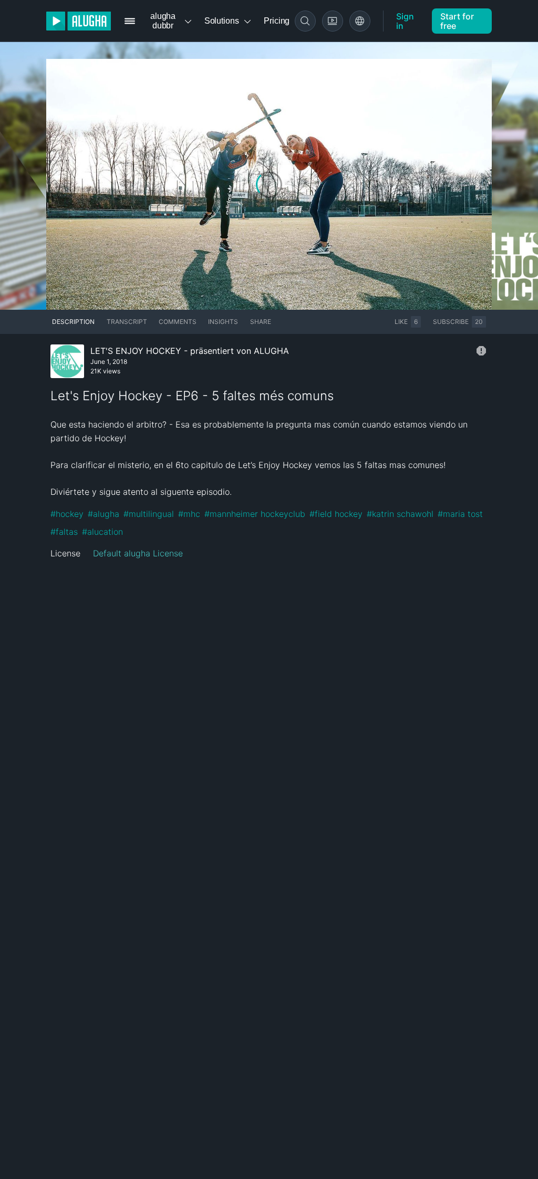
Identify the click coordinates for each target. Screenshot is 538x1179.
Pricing (276, 20)
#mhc (189, 514)
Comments (177, 322)
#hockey (67, 514)
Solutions (221, 20)
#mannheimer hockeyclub (254, 514)
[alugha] (78, 21)
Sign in (405, 21)
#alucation (102, 531)
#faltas (64, 531)
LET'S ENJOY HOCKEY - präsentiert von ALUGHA (189, 350)
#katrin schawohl (400, 514)
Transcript (127, 322)
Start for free (457, 21)
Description (73, 322)
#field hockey (336, 514)
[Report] (481, 350)
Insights (223, 322)
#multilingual (148, 514)
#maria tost (460, 514)
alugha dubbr (162, 21)
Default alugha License (138, 553)
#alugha (103, 514)
